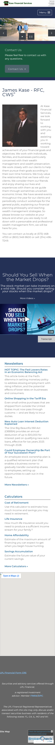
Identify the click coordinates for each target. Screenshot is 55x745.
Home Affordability (17, 535)
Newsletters (14, 363)
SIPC (40, 695)
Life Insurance (13, 518)
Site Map (5, 731)
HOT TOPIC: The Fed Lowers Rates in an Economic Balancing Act (26, 371)
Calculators (13, 496)
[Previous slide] (3, 33)
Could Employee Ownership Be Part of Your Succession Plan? (27, 451)
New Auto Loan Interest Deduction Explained (26, 422)
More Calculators (16, 566)
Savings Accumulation (19, 551)
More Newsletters (17, 484)
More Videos (27, 298)
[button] (45, 12)
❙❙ (31, 36)
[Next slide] (51, 33)
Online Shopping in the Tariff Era (25, 398)
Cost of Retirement (17, 502)
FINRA (33, 695)
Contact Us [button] (15, 69)
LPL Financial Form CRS (13, 672)
